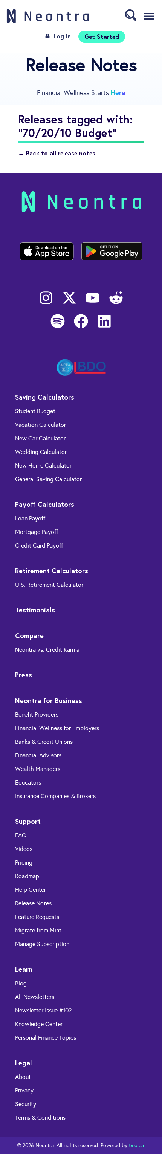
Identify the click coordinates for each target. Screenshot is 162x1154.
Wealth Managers (37, 768)
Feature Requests (37, 916)
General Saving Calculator (48, 479)
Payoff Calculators (44, 504)
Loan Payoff (30, 518)
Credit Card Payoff (39, 545)
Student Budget (35, 411)
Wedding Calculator (41, 451)
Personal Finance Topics (45, 1037)
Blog (21, 983)
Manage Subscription (42, 944)
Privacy (24, 1090)
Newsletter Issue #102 (43, 1010)
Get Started (101, 36)
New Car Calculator (40, 438)
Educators (28, 782)
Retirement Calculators (51, 570)
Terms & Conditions (40, 1117)
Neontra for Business (48, 700)
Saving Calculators (44, 397)
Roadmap (27, 876)
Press (23, 674)
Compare (29, 635)
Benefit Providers (36, 714)
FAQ (21, 835)
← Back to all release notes (56, 153)
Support (28, 821)
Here (118, 92)
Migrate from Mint (38, 930)
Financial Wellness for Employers (57, 728)
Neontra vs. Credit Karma (47, 649)
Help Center (30, 889)
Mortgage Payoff (36, 531)
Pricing (23, 862)
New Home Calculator (43, 465)
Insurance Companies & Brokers (55, 796)
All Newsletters (34, 996)
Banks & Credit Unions (44, 741)
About (23, 1076)
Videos (23, 848)
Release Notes (33, 903)
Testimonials (35, 609)
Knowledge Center (39, 1024)
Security (25, 1104)
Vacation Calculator (40, 424)
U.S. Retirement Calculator (49, 584)
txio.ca (136, 1145)
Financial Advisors (38, 755)
